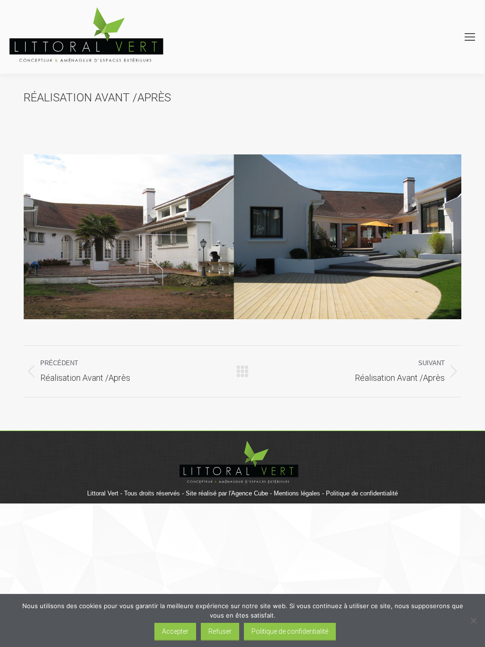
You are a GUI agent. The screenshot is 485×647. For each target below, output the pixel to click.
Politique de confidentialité (362, 493)
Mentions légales (297, 493)
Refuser (220, 631)
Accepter (175, 631)
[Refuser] (473, 620)
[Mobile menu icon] (470, 37)
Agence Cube (249, 493)
